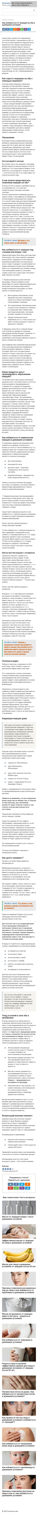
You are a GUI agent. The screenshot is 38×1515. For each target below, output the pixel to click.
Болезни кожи (9, 3)
